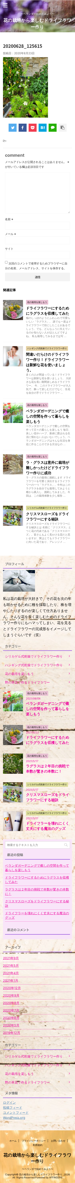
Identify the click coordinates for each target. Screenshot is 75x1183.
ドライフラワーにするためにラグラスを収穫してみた (37, 879)
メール (10, 234)
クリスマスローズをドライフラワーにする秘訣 (37, 903)
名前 (9, 219)
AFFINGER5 (55, 1177)
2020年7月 (11, 1010)
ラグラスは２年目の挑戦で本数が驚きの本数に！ (37, 891)
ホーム (13, 1140)
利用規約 (37, 1144)
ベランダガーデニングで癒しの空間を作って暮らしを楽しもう (47, 416)
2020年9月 (11, 995)
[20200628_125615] (43, 128)
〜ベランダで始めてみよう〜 (37, 1168)
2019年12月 (11, 1033)
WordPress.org (14, 1118)
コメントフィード (16, 1113)
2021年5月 (11, 966)
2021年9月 (11, 958)
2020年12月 (12, 988)
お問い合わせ (58, 1140)
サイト (9, 248)
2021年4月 (11, 973)
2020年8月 (11, 1003)
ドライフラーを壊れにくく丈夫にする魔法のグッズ (37, 915)
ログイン (9, 1103)
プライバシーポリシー (34, 1140)
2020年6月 (11, 1018)
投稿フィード (12, 1108)
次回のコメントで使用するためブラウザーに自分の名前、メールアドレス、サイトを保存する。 (36, 266)
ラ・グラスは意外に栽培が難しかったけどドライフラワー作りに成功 (47, 467)
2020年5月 (11, 1025)
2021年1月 (10, 980)
